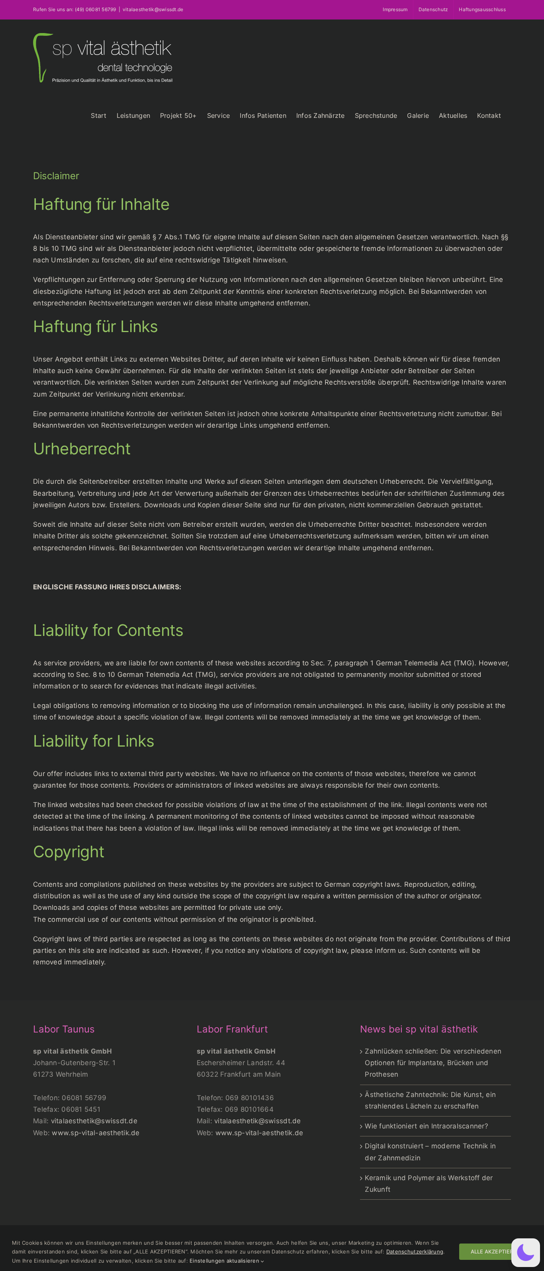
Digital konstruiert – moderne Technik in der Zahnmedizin (430, 1151)
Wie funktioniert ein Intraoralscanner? (426, 1126)
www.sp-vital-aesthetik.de (95, 1133)
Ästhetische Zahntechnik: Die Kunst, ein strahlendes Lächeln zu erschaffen (430, 1100)
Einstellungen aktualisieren (225, 1260)
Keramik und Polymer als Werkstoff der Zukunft (429, 1183)
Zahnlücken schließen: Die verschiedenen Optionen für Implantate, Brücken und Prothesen (433, 1062)
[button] (525, 1252)
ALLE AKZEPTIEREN (496, 1251)
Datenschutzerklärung (414, 1251)
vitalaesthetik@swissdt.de (94, 1121)
